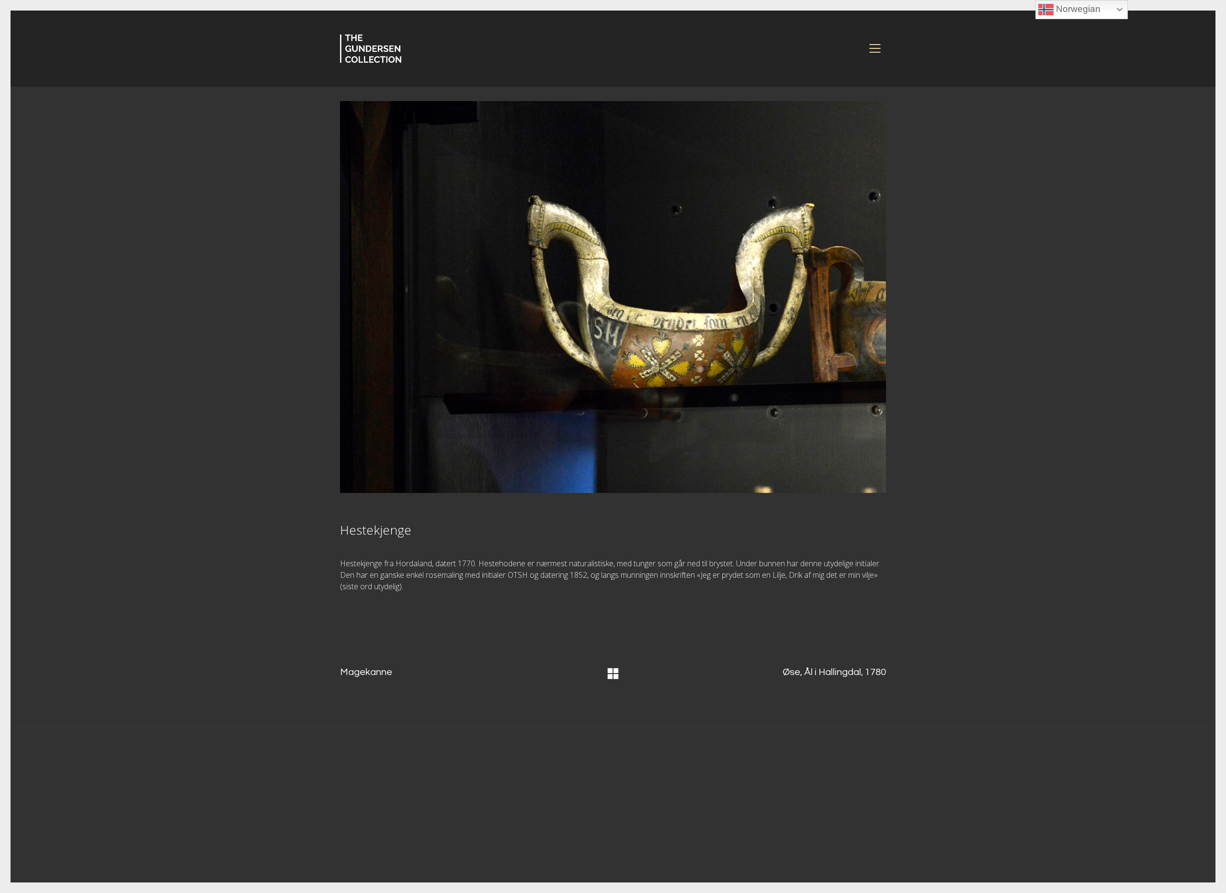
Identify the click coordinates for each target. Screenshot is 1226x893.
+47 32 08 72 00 (791, 824)
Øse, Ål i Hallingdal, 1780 (834, 672)
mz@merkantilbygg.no (531, 810)
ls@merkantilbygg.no (527, 833)
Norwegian (1077, 9)
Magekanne (366, 672)
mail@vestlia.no (801, 815)
